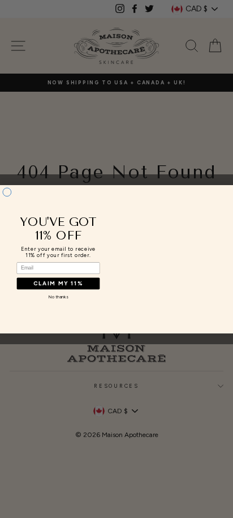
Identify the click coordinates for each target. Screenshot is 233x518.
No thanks (58, 296)
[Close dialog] (7, 191)
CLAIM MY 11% (58, 283)
